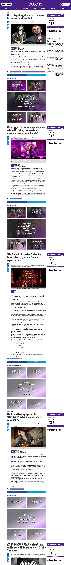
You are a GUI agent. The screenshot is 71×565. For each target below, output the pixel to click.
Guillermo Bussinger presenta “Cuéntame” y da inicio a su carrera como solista (36, 85)
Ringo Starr (18, 51)
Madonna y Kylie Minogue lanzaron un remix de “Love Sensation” (36, 372)
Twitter (37, 361)
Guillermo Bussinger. (30, 469)
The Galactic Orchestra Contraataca (16, 358)
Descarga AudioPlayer (35, 0)
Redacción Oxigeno (17, 47)
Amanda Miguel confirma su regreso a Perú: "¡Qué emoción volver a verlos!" (37, 403)
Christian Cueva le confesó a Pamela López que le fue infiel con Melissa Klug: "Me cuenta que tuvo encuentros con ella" (59, 46)
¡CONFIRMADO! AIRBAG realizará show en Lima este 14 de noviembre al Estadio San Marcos (26, 101)
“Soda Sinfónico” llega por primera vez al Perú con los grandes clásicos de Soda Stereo (36, 244)
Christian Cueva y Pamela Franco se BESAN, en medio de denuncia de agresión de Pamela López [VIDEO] (59, 64)
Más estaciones (42, 0)
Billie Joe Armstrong (15, 62)
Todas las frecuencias (55, 27)
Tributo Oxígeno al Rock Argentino (36, 534)
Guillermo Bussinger (15, 425)
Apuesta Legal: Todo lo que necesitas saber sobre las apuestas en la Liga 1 (59, 58)
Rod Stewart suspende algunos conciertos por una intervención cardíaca (36, 117)
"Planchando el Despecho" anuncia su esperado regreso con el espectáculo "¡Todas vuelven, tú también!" (27, 388)
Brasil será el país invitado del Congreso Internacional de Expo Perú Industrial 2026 (17, 372)
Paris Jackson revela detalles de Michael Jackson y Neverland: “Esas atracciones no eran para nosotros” (17, 117)
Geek (35, 8)
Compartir (17, 361)
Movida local (25, 8)
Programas (53, 8)
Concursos (43, 8)
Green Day (13, 51)
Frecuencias (63, 8)
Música (6, 8)
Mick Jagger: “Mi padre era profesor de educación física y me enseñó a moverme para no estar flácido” (17, 85)
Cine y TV (15, 8)
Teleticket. (27, 557)
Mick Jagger (35, 178)
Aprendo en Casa (27, 0)
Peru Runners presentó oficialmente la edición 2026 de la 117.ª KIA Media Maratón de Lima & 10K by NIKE (16, 404)
